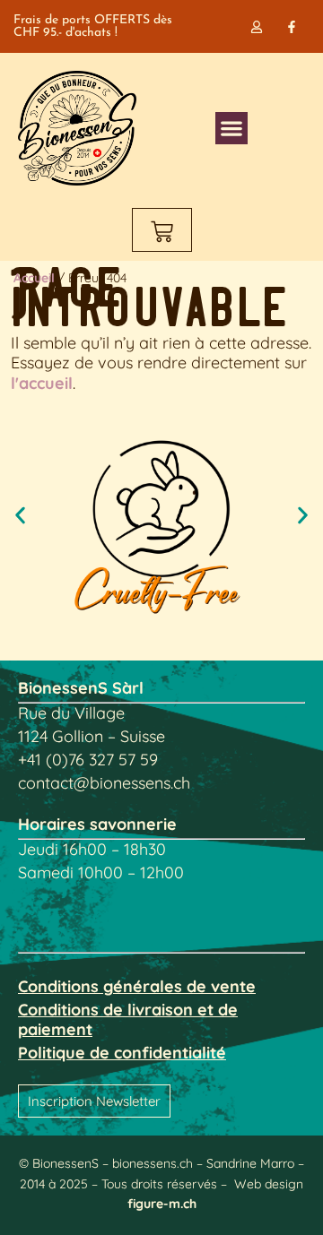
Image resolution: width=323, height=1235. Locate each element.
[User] (257, 26)
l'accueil (42, 383)
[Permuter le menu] (231, 128)
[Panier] (162, 230)
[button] (20, 515)
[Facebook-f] (292, 26)
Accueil (34, 278)
